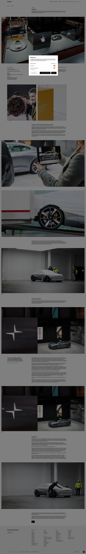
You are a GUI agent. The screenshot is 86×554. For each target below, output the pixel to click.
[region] (43, 65)
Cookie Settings (32, 69)
